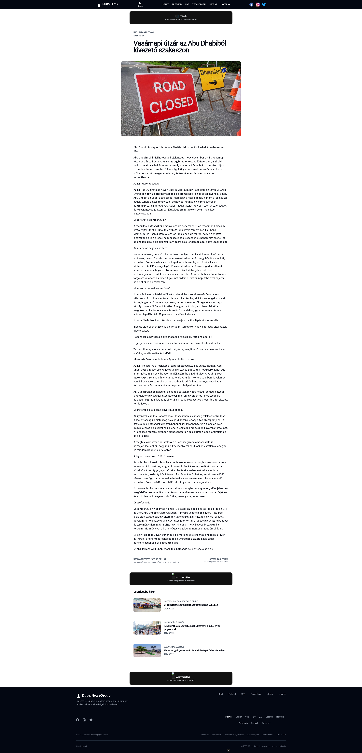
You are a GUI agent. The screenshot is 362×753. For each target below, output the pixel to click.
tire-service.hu (264, 746)
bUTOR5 (244, 746)
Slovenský (266, 723)
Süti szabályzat (253, 735)
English (239, 717)
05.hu (250, 746)
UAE (187, 4)
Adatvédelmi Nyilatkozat (234, 735)
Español (269, 717)
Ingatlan (225, 4)
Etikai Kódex (281, 735)
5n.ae (256, 746)
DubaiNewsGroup (96, 695)
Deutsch (254, 723)
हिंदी (254, 717)
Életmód (177, 4)
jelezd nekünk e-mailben (170, 562)
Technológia (199, 4)
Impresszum (216, 735)
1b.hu (273, 746)
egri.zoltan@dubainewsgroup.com (216, 562)
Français (280, 717)
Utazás (213, 4)
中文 (247, 717)
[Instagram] (84, 720)
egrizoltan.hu (281, 746)
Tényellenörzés (267, 735)
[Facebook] (77, 720)
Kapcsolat (205, 735)
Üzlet (165, 4)
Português (243, 723)
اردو (260, 717)
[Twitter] (91, 720)
